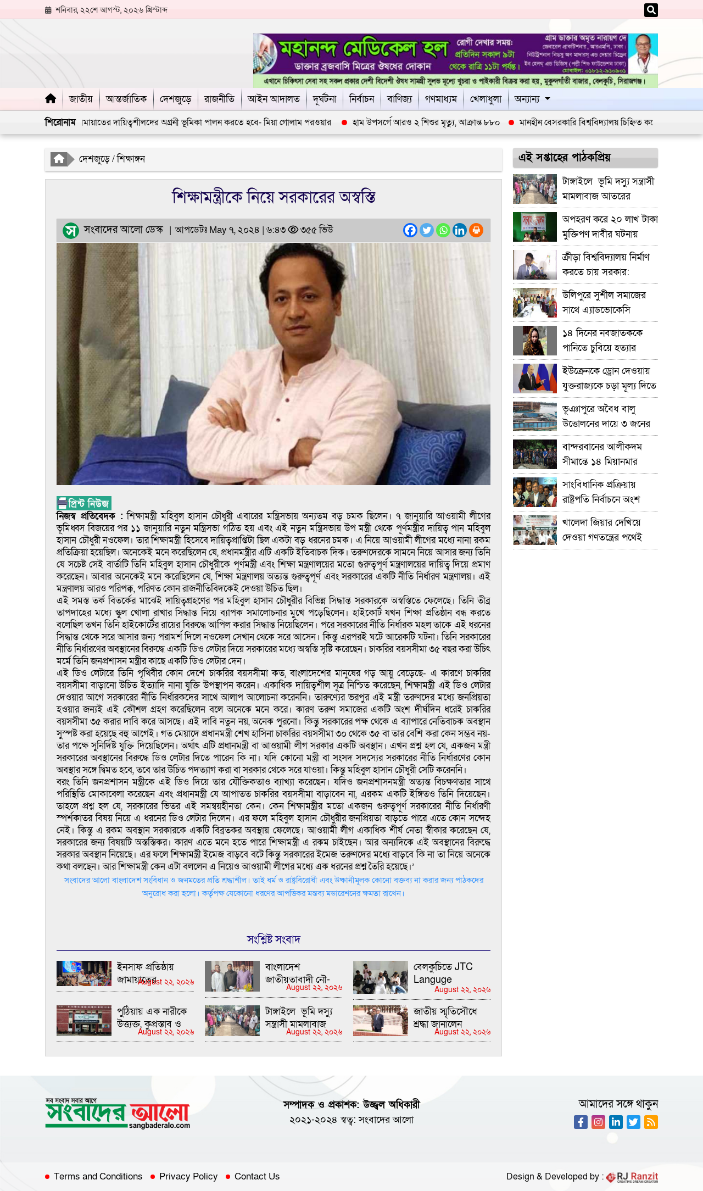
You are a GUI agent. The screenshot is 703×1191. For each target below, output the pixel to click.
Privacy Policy (188, 1176)
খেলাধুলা (485, 99)
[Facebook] (410, 230)
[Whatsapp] (443, 230)
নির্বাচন (361, 99)
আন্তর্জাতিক (126, 99)
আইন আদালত (274, 99)
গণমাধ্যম (441, 99)
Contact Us (257, 1176)
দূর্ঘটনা (324, 99)
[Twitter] (427, 230)
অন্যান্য (527, 99)
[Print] (476, 230)
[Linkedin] (460, 230)
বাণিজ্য (399, 99)
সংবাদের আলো (386, 1120)
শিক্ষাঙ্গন (131, 159)
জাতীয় (81, 99)
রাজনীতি (219, 99)
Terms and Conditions (98, 1176)
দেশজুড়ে (175, 99)
